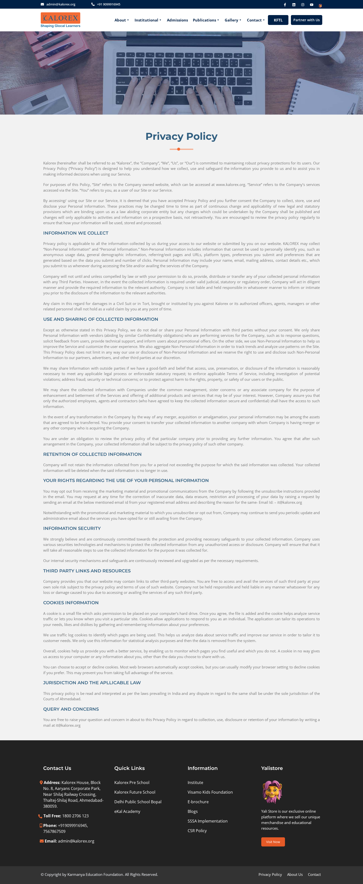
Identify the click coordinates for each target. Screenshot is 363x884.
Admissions (177, 20)
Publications (204, 20)
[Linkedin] (294, 4)
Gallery (231, 20)
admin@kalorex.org (60, 4)
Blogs (193, 811)
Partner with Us (306, 20)
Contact (254, 20)
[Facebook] (285, 4)
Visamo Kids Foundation (210, 792)
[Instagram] (302, 4)
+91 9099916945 (108, 4)
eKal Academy (127, 811)
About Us (295, 874)
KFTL (278, 20)
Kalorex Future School (134, 792)
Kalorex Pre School (131, 782)
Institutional (146, 20)
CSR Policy (197, 830)
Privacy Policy (270, 874)
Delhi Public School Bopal (137, 801)
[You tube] (311, 4)
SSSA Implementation (208, 821)
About (120, 20)
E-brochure (198, 801)
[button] (273, 841)
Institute (195, 782)
